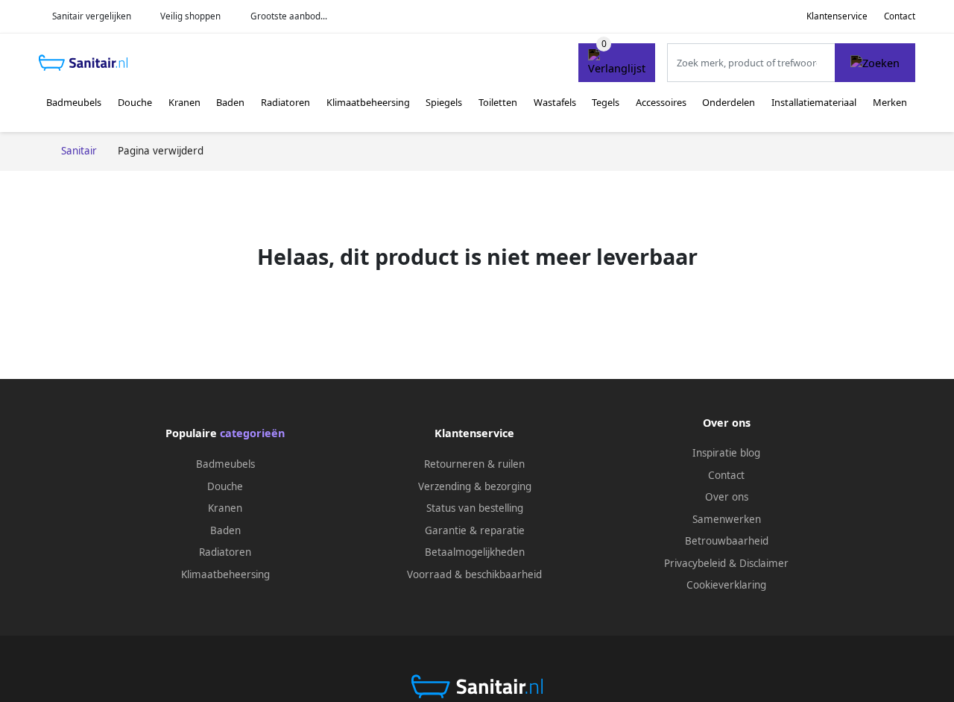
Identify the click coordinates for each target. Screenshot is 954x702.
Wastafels (555, 102)
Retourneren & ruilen (474, 464)
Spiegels (444, 102)
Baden (230, 102)
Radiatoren (285, 102)
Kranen (184, 102)
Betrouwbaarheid (726, 541)
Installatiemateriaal (813, 102)
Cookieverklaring (726, 585)
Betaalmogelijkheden (475, 552)
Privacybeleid (695, 563)
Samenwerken (726, 519)
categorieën (252, 433)
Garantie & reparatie (475, 530)
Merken (890, 102)
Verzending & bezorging (474, 486)
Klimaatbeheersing (368, 102)
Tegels (605, 102)
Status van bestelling (474, 508)
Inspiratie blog (726, 453)
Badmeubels (73, 102)
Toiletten (497, 102)
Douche (135, 102)
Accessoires (661, 102)
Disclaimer (764, 563)
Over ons (726, 497)
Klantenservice (837, 16)
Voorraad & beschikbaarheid (474, 574)
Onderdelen (728, 102)
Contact (899, 16)
